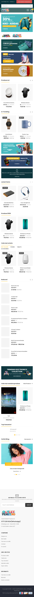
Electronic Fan (25, 203)
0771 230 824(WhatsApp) (11, 521)
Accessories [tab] (5, 248)
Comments (17, 464)
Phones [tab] (12, 247)
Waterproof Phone (25, 233)
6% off (21, 253)
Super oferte (4, 566)
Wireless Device (18, 102)
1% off (4, 117)
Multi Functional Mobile (17, 340)
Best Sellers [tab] (4, 247)
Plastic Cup (25, 134)
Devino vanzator (5, 580)
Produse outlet (5, 555)
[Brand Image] (6, 36)
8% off (21, 117)
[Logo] (5, 10)
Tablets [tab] (19, 247)
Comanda (5, 29)
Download (17, 176)
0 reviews (12, 417)
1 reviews (4, 104)
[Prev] (30, 80)
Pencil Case (14, 307)
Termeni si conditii (5, 541)
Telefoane (4, 558)
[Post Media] (17, 454)
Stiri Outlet (3, 539)
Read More (16, 471)
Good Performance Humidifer (19, 351)
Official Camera (15, 329)
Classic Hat (14, 296)
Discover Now (17, 376)
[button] (28, 10)
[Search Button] (31, 6)
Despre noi (4, 536)
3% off (4, 253)
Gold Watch (8, 134)
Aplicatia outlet (5, 563)
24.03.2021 (8, 464)
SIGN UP (29, 505)
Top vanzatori (4, 560)
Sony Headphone (8, 203)
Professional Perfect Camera (19, 318)
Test (9, 416)
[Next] (32, 80)
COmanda (5, 47)
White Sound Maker (8, 268)
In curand (3, 546)
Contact (3, 544)
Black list (3, 577)
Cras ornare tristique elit (17, 468)
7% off (21, 188)
